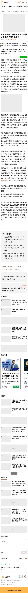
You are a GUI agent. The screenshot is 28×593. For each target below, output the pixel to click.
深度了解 (19, 387)
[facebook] (19, 576)
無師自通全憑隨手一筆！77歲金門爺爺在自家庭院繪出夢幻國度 (19, 302)
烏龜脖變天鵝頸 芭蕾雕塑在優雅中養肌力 (19, 437)
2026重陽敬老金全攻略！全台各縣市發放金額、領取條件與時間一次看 (19, 483)
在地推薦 (19, 6)
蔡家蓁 (10, 266)
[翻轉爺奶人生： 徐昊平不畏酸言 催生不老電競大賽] (5, 339)
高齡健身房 (18, 266)
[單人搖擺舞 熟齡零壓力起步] (5, 411)
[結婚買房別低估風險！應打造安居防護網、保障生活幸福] (5, 330)
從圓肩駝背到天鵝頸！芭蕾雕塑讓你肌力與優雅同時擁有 (19, 457)
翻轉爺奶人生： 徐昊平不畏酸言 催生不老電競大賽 (19, 338)
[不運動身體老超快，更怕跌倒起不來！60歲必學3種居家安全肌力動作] (5, 430)
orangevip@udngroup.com (13, 580)
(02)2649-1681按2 (11, 582)
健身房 (4, 266)
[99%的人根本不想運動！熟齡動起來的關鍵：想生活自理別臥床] (5, 466)
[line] (22, 576)
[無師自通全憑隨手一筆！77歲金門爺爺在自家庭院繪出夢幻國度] (5, 302)
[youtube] (25, 576)
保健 (11, 269)
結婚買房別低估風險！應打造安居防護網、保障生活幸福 (19, 330)
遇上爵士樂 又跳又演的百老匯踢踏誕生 (19, 401)
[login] (23, 2)
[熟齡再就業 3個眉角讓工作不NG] (5, 311)
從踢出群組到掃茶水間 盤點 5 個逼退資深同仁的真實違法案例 (19, 520)
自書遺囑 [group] (16, 11)
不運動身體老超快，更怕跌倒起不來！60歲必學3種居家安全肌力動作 (19, 429)
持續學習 (12, 6)
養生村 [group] (3, 11)
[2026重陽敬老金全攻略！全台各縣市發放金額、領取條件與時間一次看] (5, 484)
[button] (25, 2)
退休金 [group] (9, 11)
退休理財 (5, 6)
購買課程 (18, 2)
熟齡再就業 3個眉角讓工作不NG (19, 310)
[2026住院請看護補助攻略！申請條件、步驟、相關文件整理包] (5, 511)
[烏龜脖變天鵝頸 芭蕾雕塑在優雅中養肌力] (5, 439)
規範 (2, 552)
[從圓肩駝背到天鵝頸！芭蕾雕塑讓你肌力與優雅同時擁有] (5, 457)
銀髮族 (17, 269)
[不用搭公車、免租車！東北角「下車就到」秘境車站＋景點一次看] (5, 493)
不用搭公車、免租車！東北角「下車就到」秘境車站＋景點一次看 (19, 492)
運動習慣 (5, 269)
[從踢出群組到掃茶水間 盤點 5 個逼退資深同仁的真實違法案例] (5, 520)
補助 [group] (22, 11)
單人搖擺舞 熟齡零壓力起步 (19, 410)
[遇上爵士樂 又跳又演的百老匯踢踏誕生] (5, 402)
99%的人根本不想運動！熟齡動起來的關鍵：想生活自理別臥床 (19, 466)
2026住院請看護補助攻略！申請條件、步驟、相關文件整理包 (19, 511)
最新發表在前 (22, 558)
